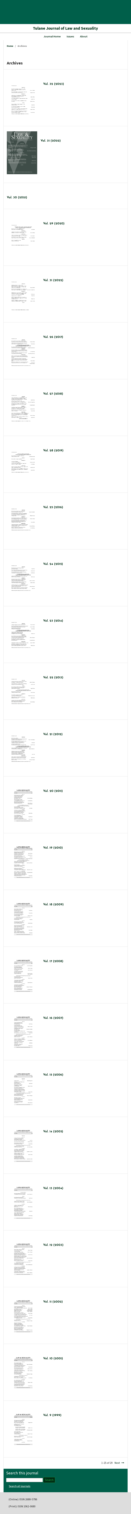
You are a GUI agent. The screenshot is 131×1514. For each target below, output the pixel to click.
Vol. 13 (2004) (53, 1188)
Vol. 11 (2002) (53, 1301)
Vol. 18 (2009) (53, 904)
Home (10, 46)
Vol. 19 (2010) (53, 847)
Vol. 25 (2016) (53, 507)
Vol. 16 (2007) (53, 1018)
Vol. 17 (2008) (53, 961)
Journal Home (52, 36)
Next (117, 1463)
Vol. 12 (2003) (53, 1245)
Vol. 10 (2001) (53, 1358)
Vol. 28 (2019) (53, 450)
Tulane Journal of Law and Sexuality (65, 28)
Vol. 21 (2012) (53, 734)
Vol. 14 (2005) (53, 1131)
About (84, 36)
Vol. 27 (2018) (53, 394)
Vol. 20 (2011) (53, 791)
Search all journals (19, 1486)
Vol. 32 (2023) (53, 84)
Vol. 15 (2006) (53, 1074)
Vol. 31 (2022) (51, 140)
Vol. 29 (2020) (53, 223)
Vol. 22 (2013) (53, 677)
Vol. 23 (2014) (53, 621)
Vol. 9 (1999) (52, 1415)
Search (49, 1480)
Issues (70, 36)
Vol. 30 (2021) (17, 197)
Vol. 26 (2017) (53, 337)
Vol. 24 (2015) (53, 564)
